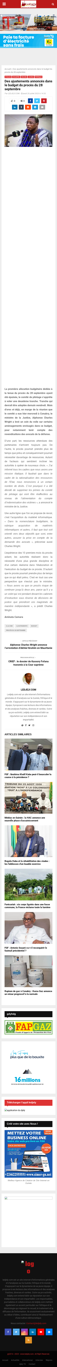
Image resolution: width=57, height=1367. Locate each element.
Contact (32, 1364)
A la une (8, 77)
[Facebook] (8, 1332)
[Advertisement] (28, 269)
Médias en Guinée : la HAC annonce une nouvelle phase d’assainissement (25, 819)
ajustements (21, 626)
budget (34, 626)
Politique (38, 77)
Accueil (8, 69)
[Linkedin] (32, 1332)
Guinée (24, 77)
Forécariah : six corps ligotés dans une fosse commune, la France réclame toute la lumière (27, 906)
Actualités (16, 77)
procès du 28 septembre (15, 630)
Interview (39, 1360)
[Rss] (28, 1340)
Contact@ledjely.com (36, 1323)
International (27, 1360)
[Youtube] (41, 1332)
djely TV (22, 1364)
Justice (30, 77)
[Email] (49, 1332)
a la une (9, 626)
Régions (49, 1360)
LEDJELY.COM (13, 93)
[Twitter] (16, 1332)
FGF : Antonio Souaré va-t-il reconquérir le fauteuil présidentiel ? (26, 949)
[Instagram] (24, 1332)
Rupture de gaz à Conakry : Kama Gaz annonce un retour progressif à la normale (28, 993)
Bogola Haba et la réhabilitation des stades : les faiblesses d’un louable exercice (27, 862)
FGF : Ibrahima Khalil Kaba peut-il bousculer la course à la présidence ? (28, 776)
